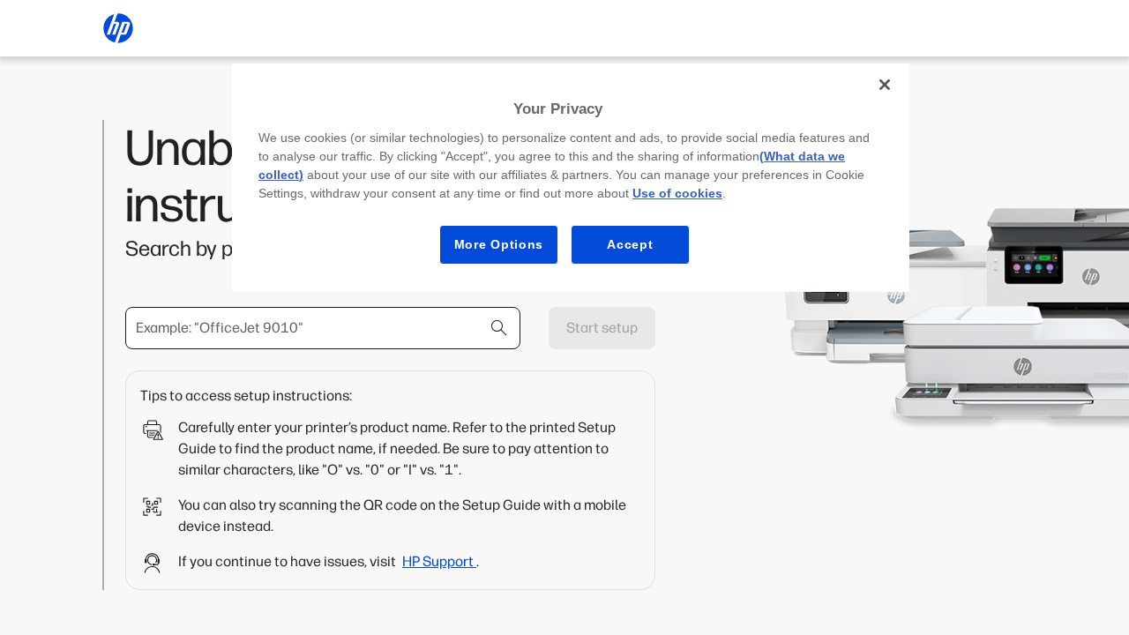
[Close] (884, 84)
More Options (498, 244)
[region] (570, 178)
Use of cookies (677, 193)
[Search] (499, 328)
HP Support (439, 561)
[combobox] (322, 328)
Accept (630, 244)
